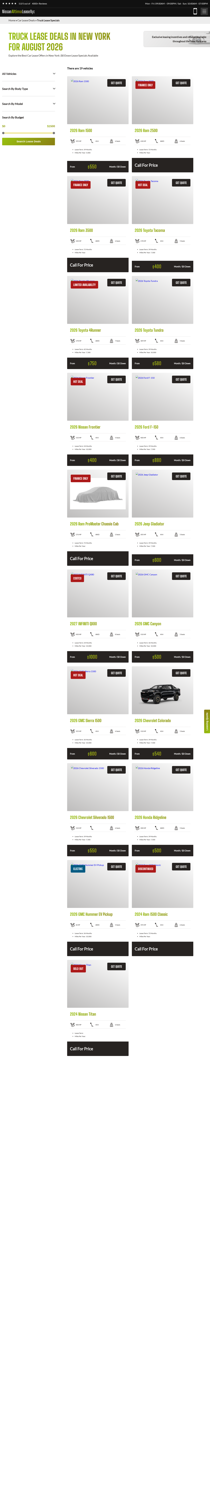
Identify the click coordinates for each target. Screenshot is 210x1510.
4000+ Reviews (39, 3)
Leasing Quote (207, 721)
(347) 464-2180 (195, 11)
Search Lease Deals (29, 141)
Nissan (18, 11)
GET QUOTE (116, 83)
